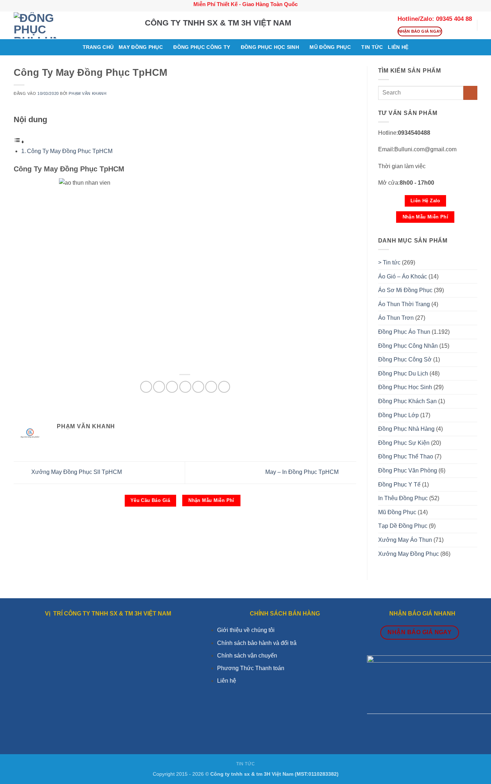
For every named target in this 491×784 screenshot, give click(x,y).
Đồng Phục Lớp (398, 415)
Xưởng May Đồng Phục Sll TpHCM (76, 472)
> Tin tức (389, 262)
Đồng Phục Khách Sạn (407, 401)
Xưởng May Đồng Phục (408, 554)
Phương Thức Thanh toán (250, 668)
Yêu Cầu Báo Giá (150, 500)
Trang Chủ (98, 47)
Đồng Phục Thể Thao (405, 456)
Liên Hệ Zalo (425, 200)
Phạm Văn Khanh (87, 93)
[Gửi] (470, 93)
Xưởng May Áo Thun (405, 540)
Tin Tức (245, 763)
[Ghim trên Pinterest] (172, 387)
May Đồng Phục (141, 47)
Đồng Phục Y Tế (399, 484)
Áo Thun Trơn (396, 318)
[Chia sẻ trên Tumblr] (211, 387)
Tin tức (372, 47)
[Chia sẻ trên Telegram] (224, 387)
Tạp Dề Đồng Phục (402, 526)
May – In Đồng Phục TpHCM (302, 472)
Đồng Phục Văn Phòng (407, 470)
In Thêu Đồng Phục (403, 498)
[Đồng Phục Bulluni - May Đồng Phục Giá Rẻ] (74, 25)
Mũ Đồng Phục (329, 47)
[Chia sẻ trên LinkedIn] (198, 387)
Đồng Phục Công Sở (405, 359)
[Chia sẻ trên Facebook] (146, 387)
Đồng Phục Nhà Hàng (406, 429)
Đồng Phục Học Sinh (270, 47)
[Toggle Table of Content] (19, 142)
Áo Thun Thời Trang (404, 304)
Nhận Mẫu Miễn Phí (211, 500)
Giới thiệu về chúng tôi (246, 630)
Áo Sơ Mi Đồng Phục (405, 290)
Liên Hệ (398, 47)
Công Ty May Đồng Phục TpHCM (70, 151)
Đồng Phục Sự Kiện (404, 443)
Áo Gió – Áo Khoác (402, 276)
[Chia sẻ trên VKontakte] (185, 387)
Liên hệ (226, 681)
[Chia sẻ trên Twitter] (159, 387)
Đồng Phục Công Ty (201, 47)
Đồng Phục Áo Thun (404, 332)
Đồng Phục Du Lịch (403, 373)
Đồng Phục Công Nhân (408, 346)
